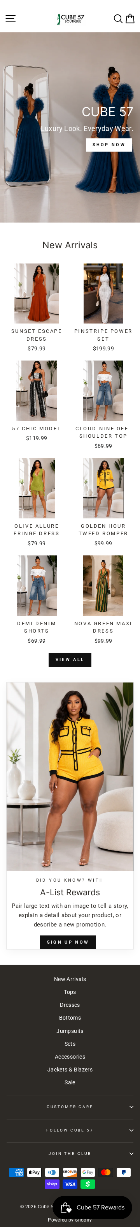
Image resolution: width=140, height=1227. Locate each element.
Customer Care (70, 1107)
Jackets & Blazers (70, 1069)
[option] (70, 127)
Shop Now (109, 144)
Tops (70, 992)
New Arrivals (70, 979)
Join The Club (70, 1153)
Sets (70, 1044)
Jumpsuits (69, 1031)
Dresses (70, 1005)
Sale (70, 1082)
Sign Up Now (68, 942)
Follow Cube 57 (70, 1130)
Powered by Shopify (70, 1220)
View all (70, 659)
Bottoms (70, 1018)
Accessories (70, 1057)
